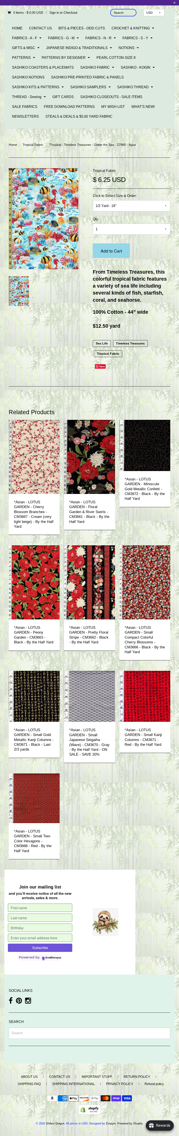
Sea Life (102, 343)
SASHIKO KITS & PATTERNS (35, 87)
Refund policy (154, 1084)
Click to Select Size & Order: (115, 196)
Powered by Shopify (130, 1123)
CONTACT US (40, 28)
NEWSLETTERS (25, 116)
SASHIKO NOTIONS (28, 77)
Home (13, 144)
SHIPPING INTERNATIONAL (73, 1084)
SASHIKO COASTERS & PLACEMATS (43, 67)
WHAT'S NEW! (143, 107)
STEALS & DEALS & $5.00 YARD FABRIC (78, 116)
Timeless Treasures (130, 343)
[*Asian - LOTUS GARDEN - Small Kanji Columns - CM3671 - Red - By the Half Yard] (144, 696)
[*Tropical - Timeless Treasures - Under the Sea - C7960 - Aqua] (19, 291)
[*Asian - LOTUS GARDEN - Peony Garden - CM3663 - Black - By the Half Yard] (34, 582)
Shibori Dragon (55, 1123)
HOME (17, 28)
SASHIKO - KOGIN (135, 67)
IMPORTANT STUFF (97, 1076)
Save (102, 366)
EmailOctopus (53, 958)
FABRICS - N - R (98, 38)
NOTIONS (126, 48)
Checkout (70, 12)
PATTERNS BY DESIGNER (64, 57)
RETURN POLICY (137, 1076)
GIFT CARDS (63, 97)
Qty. (96, 219)
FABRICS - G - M (61, 38)
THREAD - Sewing (26, 97)
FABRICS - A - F (24, 38)
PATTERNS (21, 57)
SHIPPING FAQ (29, 1084)
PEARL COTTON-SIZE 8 (116, 57)
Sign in (54, 12)
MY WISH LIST (113, 107)
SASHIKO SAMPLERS (88, 87)
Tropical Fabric (33, 144)
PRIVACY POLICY (119, 1084)
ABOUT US (29, 1076)
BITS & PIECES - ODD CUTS (82, 28)
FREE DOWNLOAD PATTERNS (69, 107)
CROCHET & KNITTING (131, 28)
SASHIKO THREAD (133, 87)
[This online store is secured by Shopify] (89, 1109)
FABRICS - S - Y (135, 38)
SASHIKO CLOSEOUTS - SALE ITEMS (111, 97)
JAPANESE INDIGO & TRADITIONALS (77, 48)
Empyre (111, 1123)
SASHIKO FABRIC (95, 67)
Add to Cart (111, 251)
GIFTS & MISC (23, 48)
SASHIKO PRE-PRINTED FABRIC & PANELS (87, 77)
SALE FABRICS (24, 107)
